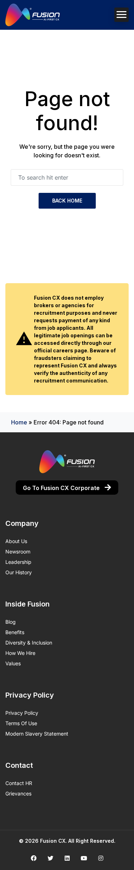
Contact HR (18, 783)
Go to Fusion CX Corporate (62, 487)
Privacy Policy (21, 713)
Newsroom (17, 551)
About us (16, 541)
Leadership (18, 562)
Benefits (14, 632)
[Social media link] (33, 858)
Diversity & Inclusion (28, 643)
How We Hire (20, 653)
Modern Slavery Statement (36, 734)
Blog (10, 622)
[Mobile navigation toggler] (121, 15)
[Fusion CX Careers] (32, 15)
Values (13, 663)
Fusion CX (52, 841)
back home (67, 201)
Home (19, 422)
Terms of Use (21, 723)
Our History (18, 572)
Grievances (18, 793)
